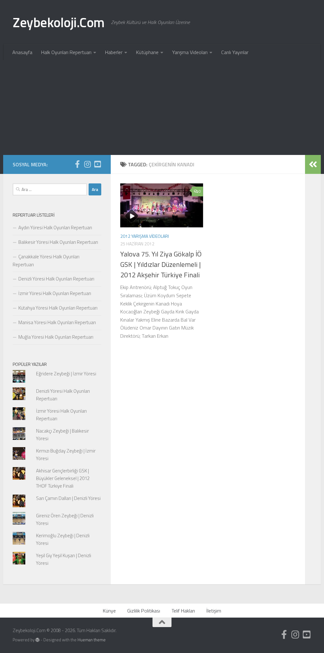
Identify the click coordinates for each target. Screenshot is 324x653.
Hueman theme (92, 640)
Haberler (113, 52)
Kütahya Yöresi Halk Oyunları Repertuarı (57, 307)
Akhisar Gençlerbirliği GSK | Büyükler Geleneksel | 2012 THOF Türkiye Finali (63, 478)
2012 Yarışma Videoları (144, 236)
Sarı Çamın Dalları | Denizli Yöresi (68, 498)
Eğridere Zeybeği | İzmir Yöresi (66, 373)
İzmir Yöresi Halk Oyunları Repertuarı (54, 293)
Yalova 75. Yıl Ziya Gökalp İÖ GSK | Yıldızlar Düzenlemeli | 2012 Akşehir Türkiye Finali (161, 264)
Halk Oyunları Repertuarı (66, 52)
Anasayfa (22, 52)
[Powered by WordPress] (37, 640)
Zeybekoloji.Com (59, 22)
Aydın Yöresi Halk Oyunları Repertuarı (55, 227)
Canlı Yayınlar (234, 52)
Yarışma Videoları (190, 52)
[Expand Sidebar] (313, 164)
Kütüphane (147, 52)
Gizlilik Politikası (143, 610)
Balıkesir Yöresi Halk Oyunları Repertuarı (58, 242)
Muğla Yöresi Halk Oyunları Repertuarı (55, 337)
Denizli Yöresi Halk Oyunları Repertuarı (56, 278)
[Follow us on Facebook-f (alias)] (77, 164)
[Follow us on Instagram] (87, 164)
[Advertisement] (162, 107)
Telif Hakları (183, 610)
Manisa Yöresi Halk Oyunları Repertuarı (57, 322)
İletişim (213, 610)
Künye (109, 610)
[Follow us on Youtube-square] (97, 164)
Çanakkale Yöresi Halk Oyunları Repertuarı (46, 260)
